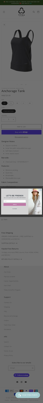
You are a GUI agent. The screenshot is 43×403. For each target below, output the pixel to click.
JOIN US (14, 204)
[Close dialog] (41, 190)
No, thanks (14, 208)
